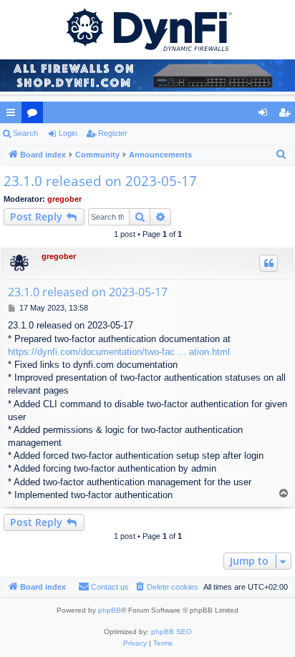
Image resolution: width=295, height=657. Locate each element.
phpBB (109, 610)
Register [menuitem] (287, 115)
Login (68, 133)
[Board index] (147, 28)
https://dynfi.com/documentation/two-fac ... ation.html (119, 351)
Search (25, 133)
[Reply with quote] (268, 263)
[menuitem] (281, 154)
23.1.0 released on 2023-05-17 (100, 181)
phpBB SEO (171, 632)
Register (112, 133)
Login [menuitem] (266, 115)
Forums (35, 115)
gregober (64, 199)
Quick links (13, 115)
